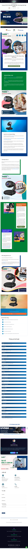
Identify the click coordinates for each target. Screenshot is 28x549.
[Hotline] (19, 545)
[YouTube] (13, 545)
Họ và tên (3, 494)
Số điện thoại (3, 500)
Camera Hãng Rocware (13, 522)
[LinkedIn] (11, 545)
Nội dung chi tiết (4, 506)
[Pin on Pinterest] (16, 519)
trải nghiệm (3, 238)
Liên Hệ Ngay (15, 313)
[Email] (17, 545)
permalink (21, 522)
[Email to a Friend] (14, 519)
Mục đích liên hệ (4, 503)
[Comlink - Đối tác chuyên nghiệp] (14, 1)
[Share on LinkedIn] (17, 519)
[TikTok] (15, 545)
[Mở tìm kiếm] (26, 1)
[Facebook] (9, 545)
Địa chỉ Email (3, 497)
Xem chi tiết (12, 452)
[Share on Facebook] (12, 519)
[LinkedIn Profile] (17, 453)
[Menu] (1, 1)
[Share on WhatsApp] (10, 519)
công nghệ (6, 80)
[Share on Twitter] (13, 519)
